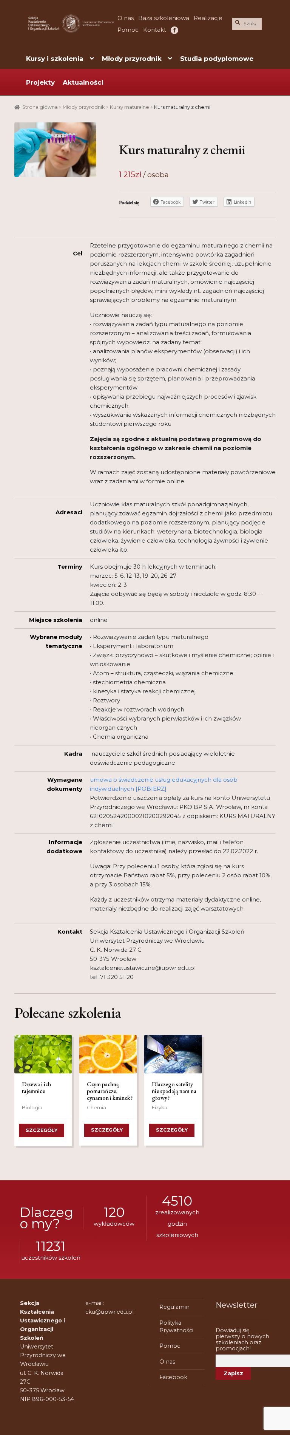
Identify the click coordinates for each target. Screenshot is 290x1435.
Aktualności (83, 82)
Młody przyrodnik (132, 58)
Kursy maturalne (129, 107)
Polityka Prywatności (176, 1326)
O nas (125, 18)
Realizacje (208, 18)
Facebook (174, 30)
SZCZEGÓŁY (41, 1130)
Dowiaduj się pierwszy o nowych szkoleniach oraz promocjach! (242, 1339)
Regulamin (174, 1307)
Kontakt (154, 29)
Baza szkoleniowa (163, 18)
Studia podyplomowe (216, 58)
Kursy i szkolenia (54, 58)
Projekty (40, 82)
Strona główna (40, 107)
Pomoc (128, 29)
